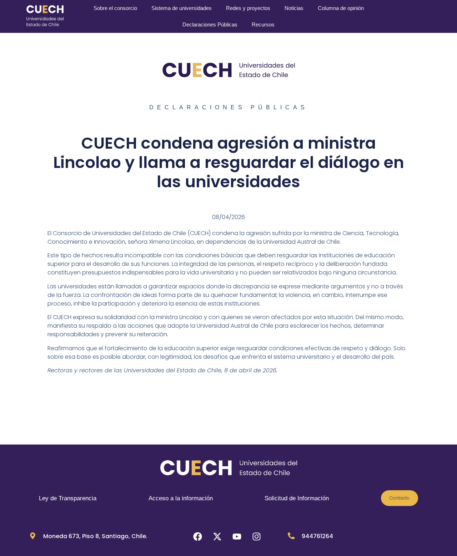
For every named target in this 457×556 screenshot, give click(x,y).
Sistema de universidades (181, 8)
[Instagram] (256, 536)
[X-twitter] (217, 536)
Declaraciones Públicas (209, 24)
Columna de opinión (341, 8)
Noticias (294, 8)
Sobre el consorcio (115, 8)
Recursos (263, 24)
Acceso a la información (181, 498)
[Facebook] (197, 536)
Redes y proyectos (248, 8)
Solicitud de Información (297, 498)
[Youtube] (237, 536)
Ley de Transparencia (67, 498)
